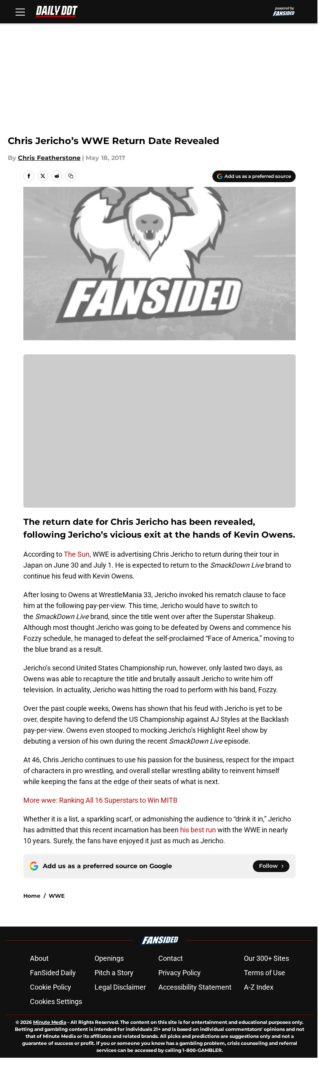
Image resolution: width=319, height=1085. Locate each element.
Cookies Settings (56, 1001)
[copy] (70, 176)
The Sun (76, 554)
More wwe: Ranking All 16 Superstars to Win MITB (100, 800)
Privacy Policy (179, 973)
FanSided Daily (53, 973)
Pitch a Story (114, 973)
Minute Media (49, 1022)
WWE (57, 895)
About (39, 958)
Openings (109, 958)
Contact (170, 958)
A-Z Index (258, 987)
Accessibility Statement (194, 987)
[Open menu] (20, 11)
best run (203, 830)
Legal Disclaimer (120, 987)
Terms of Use (264, 973)
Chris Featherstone (49, 158)
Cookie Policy (50, 987)
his (185, 830)
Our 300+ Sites (266, 958)
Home (31, 895)
